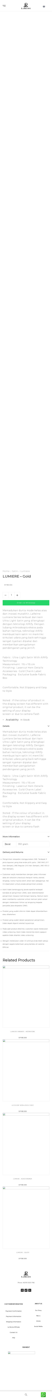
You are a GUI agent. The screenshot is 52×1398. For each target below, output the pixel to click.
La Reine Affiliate (14, 1327)
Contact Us (13, 1332)
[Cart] (44, 6)
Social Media (38, 1326)
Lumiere (25, 571)
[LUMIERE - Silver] (26, 1218)
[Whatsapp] (29, 1290)
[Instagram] (22, 1290)
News (38, 1316)
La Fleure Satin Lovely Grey (23, 1105)
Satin (15, 571)
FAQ (13, 1338)
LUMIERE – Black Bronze (22, 1179)
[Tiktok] (26, 1290)
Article (38, 1321)
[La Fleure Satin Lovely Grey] (26, 1070)
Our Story (38, 1310)
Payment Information (13, 1316)
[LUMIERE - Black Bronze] (26, 1144)
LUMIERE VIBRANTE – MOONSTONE (22, 1031)
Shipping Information (13, 1322)
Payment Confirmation (14, 1311)
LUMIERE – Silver (22, 1252)
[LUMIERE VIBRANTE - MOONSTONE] (26, 997)
